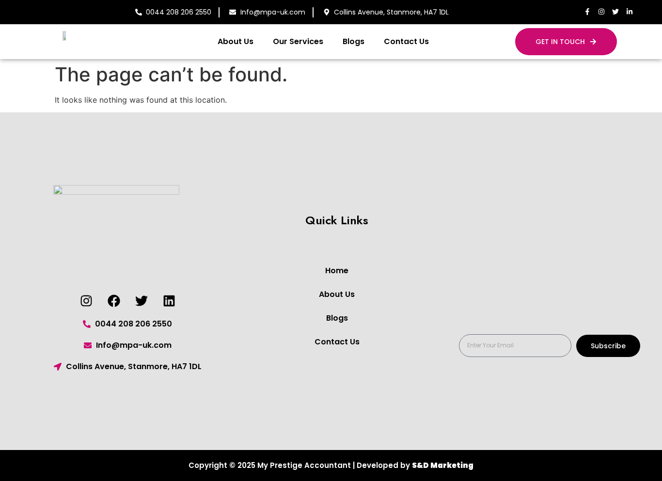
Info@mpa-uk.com (272, 12)
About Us (235, 41)
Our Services (298, 41)
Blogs (353, 41)
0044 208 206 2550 (178, 12)
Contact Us (406, 41)
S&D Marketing (442, 465)
